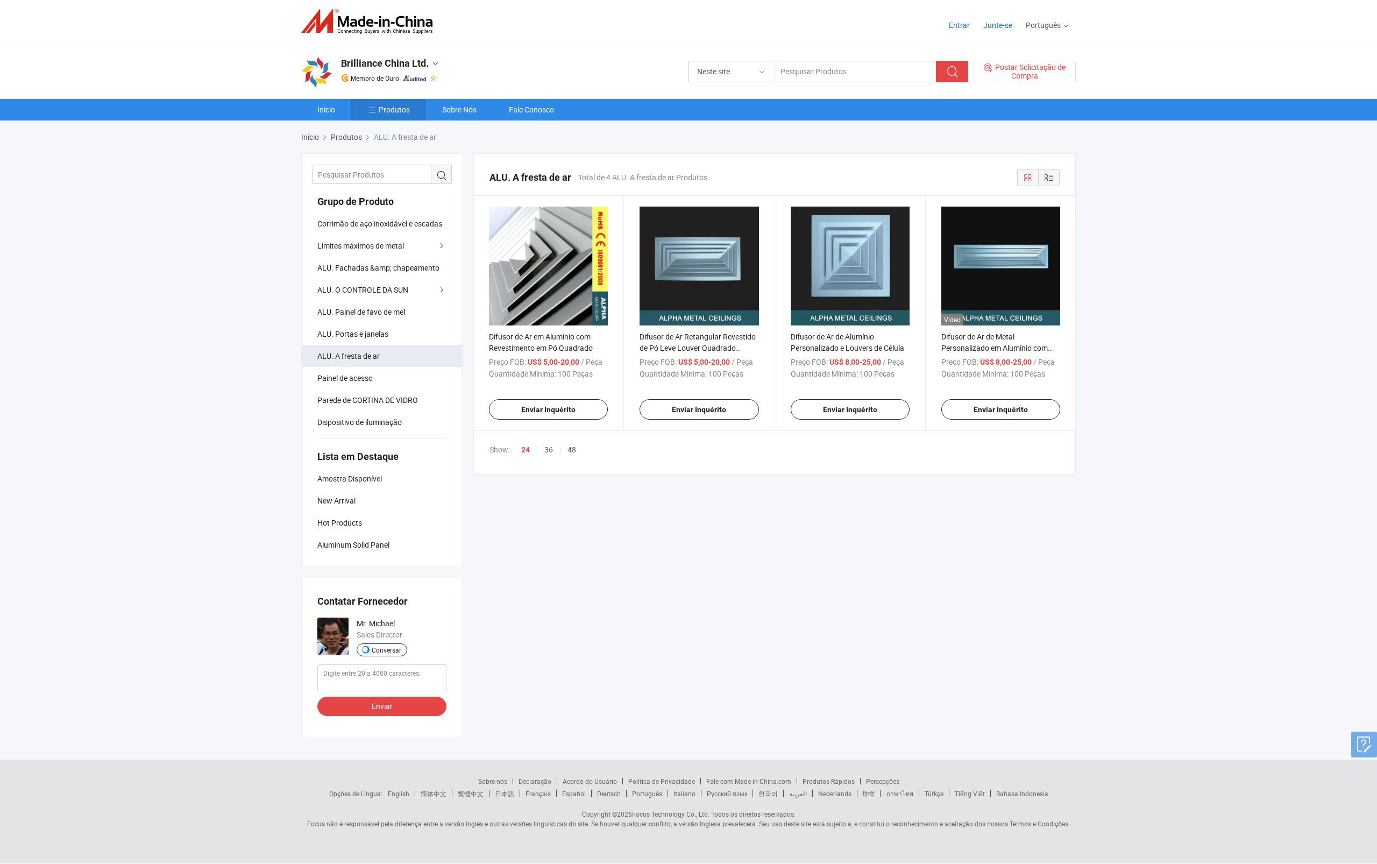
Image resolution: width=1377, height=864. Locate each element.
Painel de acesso (345, 378)
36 (548, 449)
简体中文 (433, 793)
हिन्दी (869, 793)
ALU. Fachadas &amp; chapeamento (378, 268)
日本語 (504, 793)
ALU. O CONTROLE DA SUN (362, 290)
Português (647, 793)
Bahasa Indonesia (1022, 793)
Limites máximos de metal (360, 245)
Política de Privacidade (661, 781)
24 (525, 449)
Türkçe (934, 793)
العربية (798, 793)
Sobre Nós (459, 109)
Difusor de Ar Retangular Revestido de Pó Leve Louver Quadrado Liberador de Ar (698, 347)
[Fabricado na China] (370, 21)
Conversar (386, 650)
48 (571, 449)
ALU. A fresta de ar (348, 356)
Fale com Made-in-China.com (748, 781)
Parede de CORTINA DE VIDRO (367, 400)
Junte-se (997, 25)
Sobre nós (492, 781)
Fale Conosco (531, 109)
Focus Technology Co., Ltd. (670, 814)
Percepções (882, 781)
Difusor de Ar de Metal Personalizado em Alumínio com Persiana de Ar (994, 347)
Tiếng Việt (970, 793)
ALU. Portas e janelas (352, 334)
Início (326, 109)
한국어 (768, 793)
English (398, 793)
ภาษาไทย (899, 793)
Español (574, 793)
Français (538, 793)
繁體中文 (471, 793)
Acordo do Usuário (590, 781)
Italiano (684, 793)
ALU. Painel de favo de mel (361, 312)
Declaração (535, 781)
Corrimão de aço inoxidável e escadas (379, 223)
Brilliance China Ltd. (385, 63)
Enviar (382, 706)
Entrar (959, 25)
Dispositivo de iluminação (359, 422)
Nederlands (834, 793)
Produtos (394, 109)
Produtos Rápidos (829, 781)
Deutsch (609, 793)
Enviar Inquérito (548, 409)
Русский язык (727, 793)
